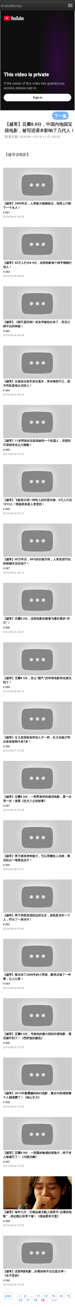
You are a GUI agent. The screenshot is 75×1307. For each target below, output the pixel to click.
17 (28, 1300)
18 (35, 1300)
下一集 (60, 116)
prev (8, 1296)
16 (20, 1300)
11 (38, 1296)
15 (68, 1296)
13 (53, 1296)
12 (46, 1296)
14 (60, 1296)
